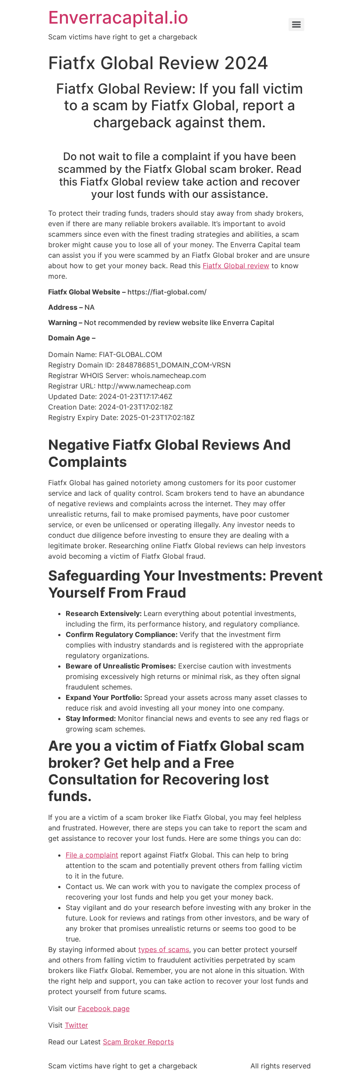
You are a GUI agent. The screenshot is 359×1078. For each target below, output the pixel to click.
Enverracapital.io (118, 17)
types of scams (163, 949)
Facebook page (104, 1008)
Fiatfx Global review (236, 265)
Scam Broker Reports (138, 1041)
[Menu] (296, 24)
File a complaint (92, 854)
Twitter (76, 1025)
